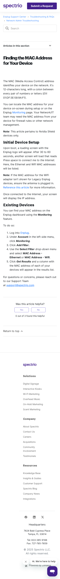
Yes (21, 310)
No (38, 310)
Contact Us (29, 431)
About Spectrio (31, 426)
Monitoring (18, 112)
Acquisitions (29, 442)
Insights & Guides (32, 478)
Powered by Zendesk (40, 565)
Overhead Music (31, 399)
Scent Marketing (31, 409)
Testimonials (29, 456)
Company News (31, 493)
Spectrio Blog (30, 488)
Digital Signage (31, 383)
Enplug (24, 232)
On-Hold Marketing (33, 404)
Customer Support (32, 483)
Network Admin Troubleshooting (22, 20)
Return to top (11, 331)
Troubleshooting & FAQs (42, 16)
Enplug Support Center (14, 16)
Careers (27, 436)
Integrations (29, 498)
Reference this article (16, 187)
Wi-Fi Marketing (31, 394)
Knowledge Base (31, 473)
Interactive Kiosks (32, 388)
